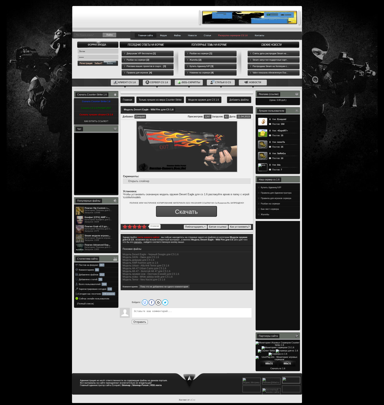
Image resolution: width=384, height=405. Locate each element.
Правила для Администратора (276, 193)
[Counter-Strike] (266, 350)
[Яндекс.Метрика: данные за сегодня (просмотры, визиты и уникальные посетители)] (251, 381)
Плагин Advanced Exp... (97, 245)
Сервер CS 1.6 (159, 82)
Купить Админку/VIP (201, 66)
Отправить (139, 321)
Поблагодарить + (195, 226)
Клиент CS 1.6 (127, 82)
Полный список (85, 303)
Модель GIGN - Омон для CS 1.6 (141, 257)
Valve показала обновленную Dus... (270, 72)
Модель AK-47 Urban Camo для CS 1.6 (144, 268)
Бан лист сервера (270, 209)
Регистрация (86, 63)
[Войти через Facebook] (152, 302)
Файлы (177, 35)
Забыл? (98, 63)
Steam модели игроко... (97, 235)
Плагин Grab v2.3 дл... (96, 226)
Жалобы (195, 60)
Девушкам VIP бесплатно (141, 53)
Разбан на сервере (138, 60)
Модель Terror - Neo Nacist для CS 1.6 (144, 279)
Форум (163, 35)
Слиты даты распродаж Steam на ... (271, 53)
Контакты (259, 35)
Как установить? (240, 226)
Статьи (207, 35)
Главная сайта (145, 35)
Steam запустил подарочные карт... (270, 60)
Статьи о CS (223, 82)
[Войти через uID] (145, 302)
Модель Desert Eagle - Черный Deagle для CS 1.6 (151, 254)
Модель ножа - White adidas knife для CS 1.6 (148, 276)
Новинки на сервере (202, 72)
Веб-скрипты (191, 82)
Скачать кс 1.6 (277, 368)
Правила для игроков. (139, 72)
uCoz (192, 400)
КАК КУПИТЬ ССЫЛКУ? (96, 121)
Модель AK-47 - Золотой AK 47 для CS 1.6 (146, 271)
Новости (192, 35)
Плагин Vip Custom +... (97, 208)
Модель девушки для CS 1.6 (138, 260)
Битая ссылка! (218, 226)
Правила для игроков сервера (276, 198)
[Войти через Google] (158, 302)
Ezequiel (140, 116)
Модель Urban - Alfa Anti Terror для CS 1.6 (146, 265)
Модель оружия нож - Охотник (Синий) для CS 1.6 (151, 274)
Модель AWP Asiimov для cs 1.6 (140, 262)
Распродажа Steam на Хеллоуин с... (271, 66)
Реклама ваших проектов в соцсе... (146, 66)
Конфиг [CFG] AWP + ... (97, 217)
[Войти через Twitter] (165, 302)
